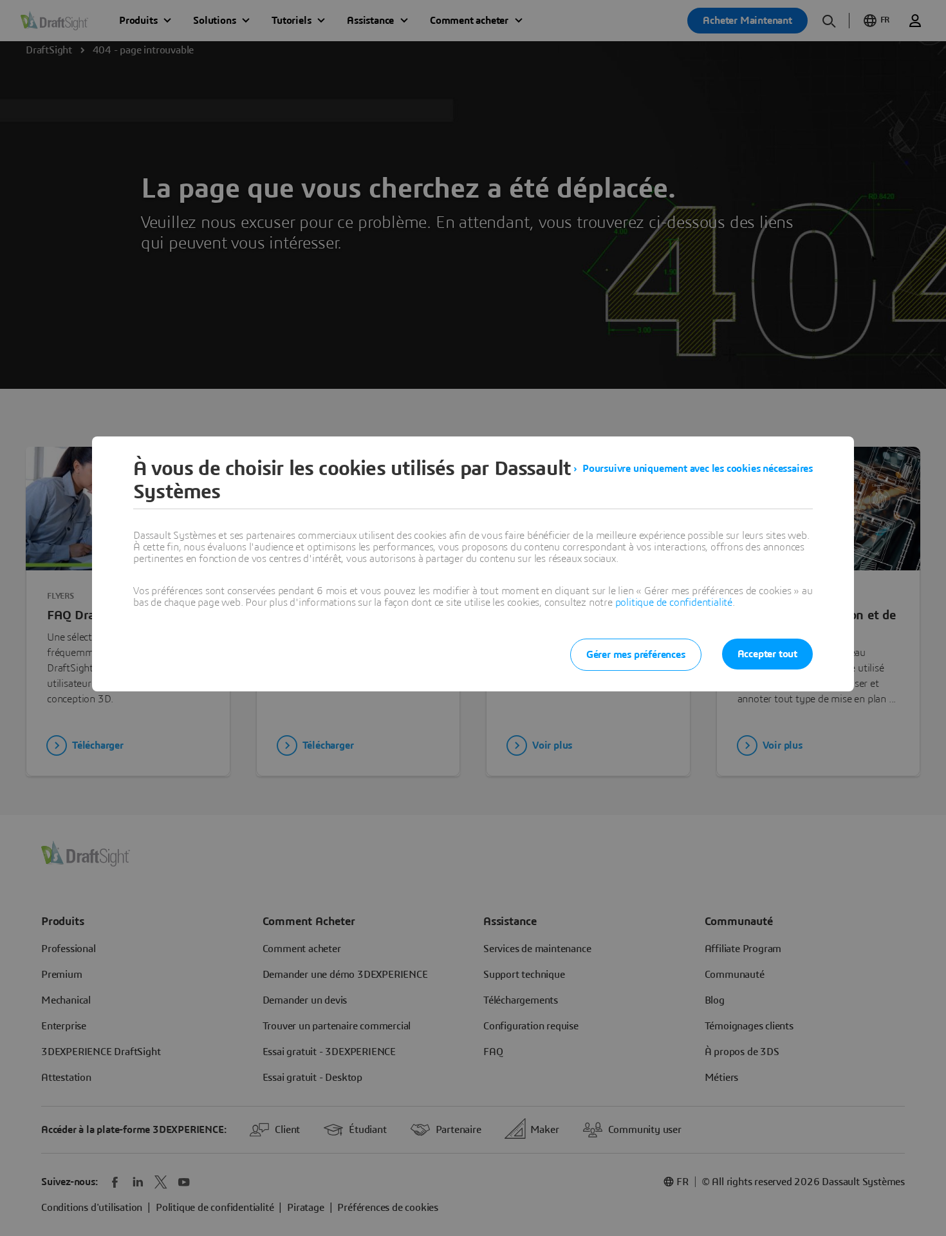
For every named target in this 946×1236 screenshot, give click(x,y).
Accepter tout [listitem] (767, 654)
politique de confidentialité (673, 602)
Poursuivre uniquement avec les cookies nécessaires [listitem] (697, 469)
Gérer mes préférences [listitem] (635, 655)
